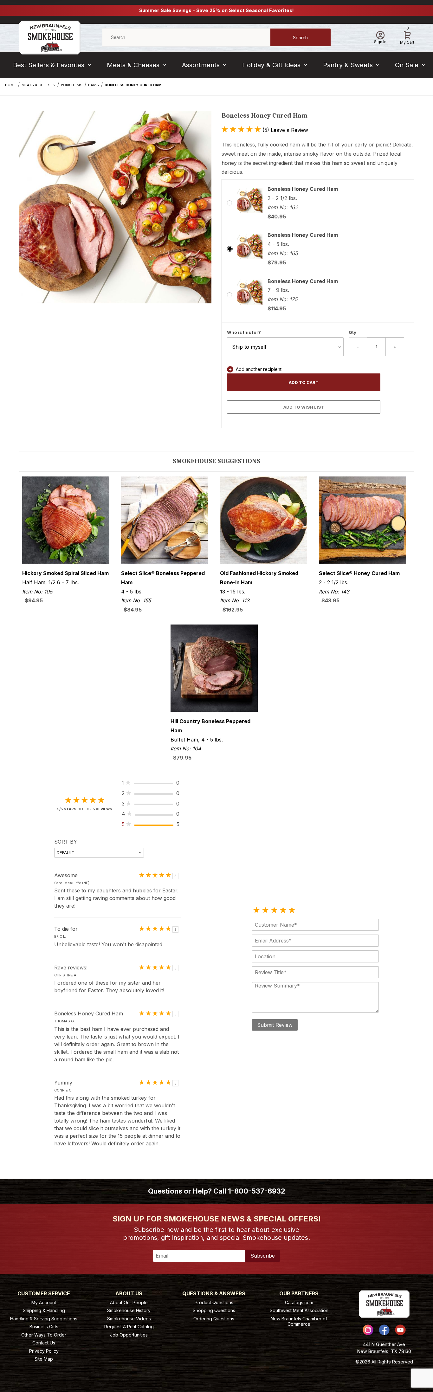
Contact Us (43, 1342)
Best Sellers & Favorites (48, 65)
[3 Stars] (274, 910)
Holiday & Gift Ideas (271, 65)
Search (300, 37)
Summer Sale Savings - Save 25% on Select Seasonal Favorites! (216, 10)
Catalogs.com (299, 1302)
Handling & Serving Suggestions (43, 1318)
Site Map (44, 1359)
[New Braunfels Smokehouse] (50, 37)
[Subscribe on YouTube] (400, 1330)
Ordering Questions (213, 1318)
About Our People (129, 1302)
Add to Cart (304, 382)
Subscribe (262, 1256)
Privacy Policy (44, 1351)
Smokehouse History (129, 1310)
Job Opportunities (129, 1334)
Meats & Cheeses (133, 65)
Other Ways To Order (43, 1334)
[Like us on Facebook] (384, 1330)
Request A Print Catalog (129, 1326)
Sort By (65, 841)
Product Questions (214, 1302)
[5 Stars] (292, 910)
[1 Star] (256, 910)
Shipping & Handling (44, 1310)
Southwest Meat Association (299, 1310)
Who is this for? (244, 332)
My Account (43, 1302)
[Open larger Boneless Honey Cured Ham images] (115, 212)
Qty (352, 332)
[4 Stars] (283, 910)
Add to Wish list (303, 407)
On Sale (406, 65)
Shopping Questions (214, 1310)
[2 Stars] (265, 910)
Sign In (380, 41)
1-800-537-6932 (256, 1191)
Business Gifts (43, 1326)
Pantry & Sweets (348, 65)
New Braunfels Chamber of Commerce (299, 1321)
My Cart (407, 36)
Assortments (201, 65)
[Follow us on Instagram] (368, 1330)
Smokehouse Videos (129, 1318)
